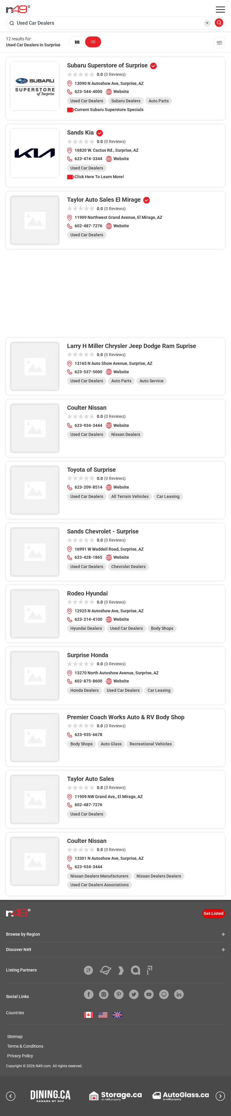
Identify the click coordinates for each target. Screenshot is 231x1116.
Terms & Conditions (25, 1046)
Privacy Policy (20, 1055)
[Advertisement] (115, 295)
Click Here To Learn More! (99, 176)
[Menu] (220, 9)
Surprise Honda (87, 655)
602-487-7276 (88, 225)
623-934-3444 (88, 425)
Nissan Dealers (125, 434)
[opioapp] (164, 994)
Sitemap (15, 1036)
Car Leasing (168, 496)
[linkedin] (179, 994)
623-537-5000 (88, 371)
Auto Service (152, 380)
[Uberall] (108, 970)
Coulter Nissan (86, 407)
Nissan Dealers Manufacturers (99, 876)
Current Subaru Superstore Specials (109, 109)
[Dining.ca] (50, 1096)
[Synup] (123, 971)
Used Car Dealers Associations (99, 884)
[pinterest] (119, 994)
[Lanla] (138, 970)
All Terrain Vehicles (130, 496)
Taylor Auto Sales (90, 778)
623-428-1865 (88, 557)
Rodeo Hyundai (87, 593)
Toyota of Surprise (91, 469)
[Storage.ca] (115, 1096)
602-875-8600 (88, 681)
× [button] (207, 23)
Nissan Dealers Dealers (159, 876)
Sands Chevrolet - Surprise (103, 531)
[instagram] (104, 994)
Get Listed (213, 913)
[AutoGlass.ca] (180, 1096)
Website (121, 91)
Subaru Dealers (125, 100)
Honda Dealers (84, 690)
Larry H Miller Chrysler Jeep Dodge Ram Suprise (131, 346)
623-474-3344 (88, 158)
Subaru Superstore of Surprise (107, 65)
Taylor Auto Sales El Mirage (104, 199)
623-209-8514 (88, 487)
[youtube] (149, 994)
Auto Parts (159, 100)
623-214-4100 (88, 619)
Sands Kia (80, 132)
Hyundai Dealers (86, 628)
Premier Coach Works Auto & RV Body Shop (125, 717)
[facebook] (89, 994)
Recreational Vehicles (151, 743)
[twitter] (134, 994)
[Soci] (149, 970)
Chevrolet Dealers (128, 566)
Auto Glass (111, 743)
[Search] (219, 23)
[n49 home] (77, 41)
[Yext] (91, 970)
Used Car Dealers (86, 100)
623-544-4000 (88, 91)
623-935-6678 (88, 734)
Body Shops (162, 628)
